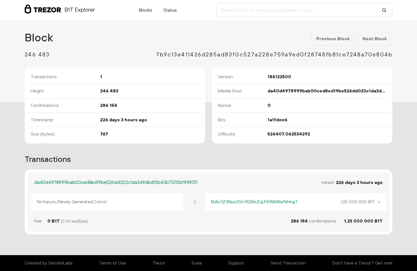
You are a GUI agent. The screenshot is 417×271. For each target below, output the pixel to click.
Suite (196, 263)
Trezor (158, 263)
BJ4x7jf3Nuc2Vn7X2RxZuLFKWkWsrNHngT (254, 202)
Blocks (145, 10)
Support (236, 263)
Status (170, 10)
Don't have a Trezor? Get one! (362, 263)
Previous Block (333, 39)
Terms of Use (112, 263)
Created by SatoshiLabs (49, 263)
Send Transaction (288, 263)
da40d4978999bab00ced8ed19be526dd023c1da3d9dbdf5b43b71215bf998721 (115, 182)
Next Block (375, 39)
